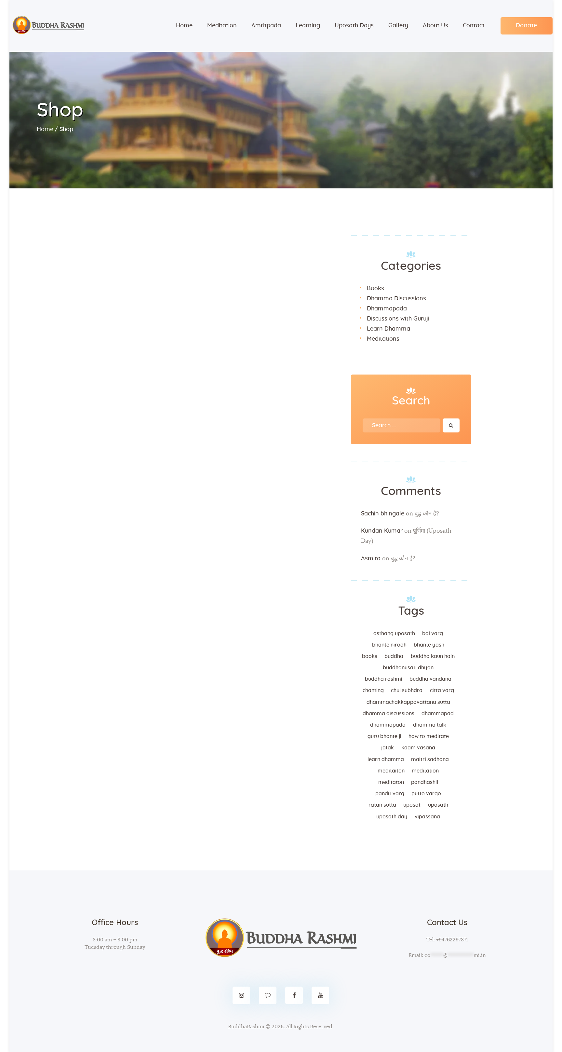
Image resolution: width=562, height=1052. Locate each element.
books (369, 656)
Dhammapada (387, 309)
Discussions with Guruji (398, 319)
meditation (425, 770)
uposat (412, 805)
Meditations (383, 339)
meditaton (391, 782)
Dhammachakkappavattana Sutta (408, 702)
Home (45, 129)
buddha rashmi (383, 679)
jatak (387, 747)
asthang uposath (394, 633)
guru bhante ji (384, 736)
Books (375, 289)
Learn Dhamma (388, 329)
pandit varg (389, 793)
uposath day (391, 816)
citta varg (442, 690)
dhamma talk (429, 725)
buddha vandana (430, 679)
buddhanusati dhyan (408, 667)
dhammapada (388, 725)
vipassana (427, 816)
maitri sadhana (430, 759)
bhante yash (429, 645)
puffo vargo (426, 793)
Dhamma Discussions (396, 299)
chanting (373, 690)
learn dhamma (386, 759)
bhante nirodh (389, 645)
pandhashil (424, 782)
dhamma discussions (388, 713)
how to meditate (428, 736)
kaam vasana (418, 747)
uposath (438, 805)
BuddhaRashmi (246, 1026)
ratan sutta (382, 805)
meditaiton (391, 770)
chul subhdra (406, 690)
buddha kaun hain (433, 656)
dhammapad (437, 713)
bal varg (432, 633)
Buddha (393, 656)
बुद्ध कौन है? (427, 514)
